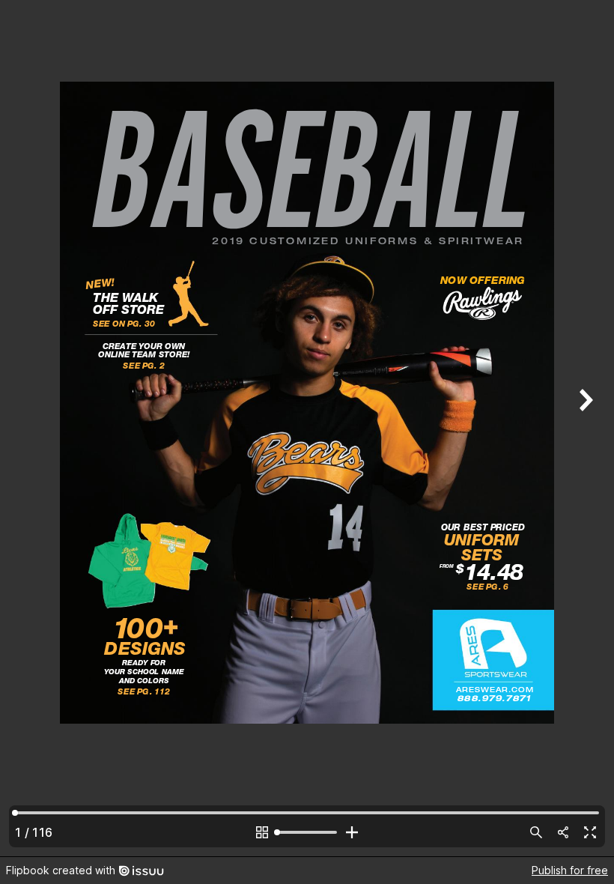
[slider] (307, 832)
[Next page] (584, 428)
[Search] (536, 832)
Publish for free (570, 870)
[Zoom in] (352, 832)
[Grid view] (262, 832)
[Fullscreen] (590, 832)
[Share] (563, 832)
